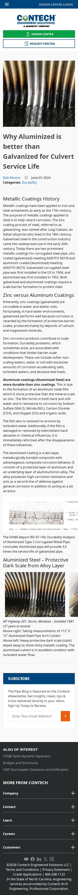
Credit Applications (27, 874)
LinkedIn (39, 859)
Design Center (42, 34)
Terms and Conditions (22, 869)
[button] (39, 793)
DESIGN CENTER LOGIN (56, 4)
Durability (29, 182)
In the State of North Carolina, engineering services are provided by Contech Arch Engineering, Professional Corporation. (39, 884)
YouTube (26, 859)
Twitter (45, 859)
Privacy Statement (56, 869)
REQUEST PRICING (42, 44)
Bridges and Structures (20, 763)
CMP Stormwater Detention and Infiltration (36, 769)
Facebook (32, 859)
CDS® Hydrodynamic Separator (27, 756)
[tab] (39, 793)
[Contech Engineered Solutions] (39, 21)
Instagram (52, 859)
